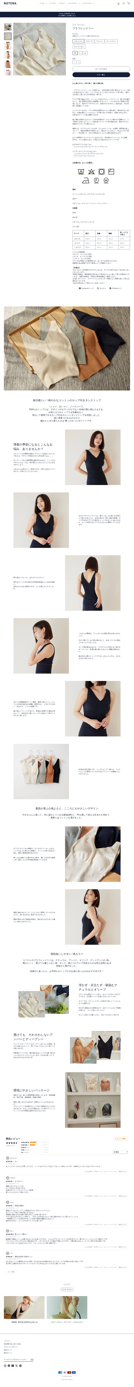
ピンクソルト (79, 46)
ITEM (42, 3)
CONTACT (87, 3)
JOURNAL (73, 3)
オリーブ (89, 41)
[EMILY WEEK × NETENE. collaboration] (67, 1307)
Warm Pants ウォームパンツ (84, 156)
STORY (53, 3)
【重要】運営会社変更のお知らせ (24, 1322)
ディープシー (111, 41)
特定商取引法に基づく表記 (12, 1344)
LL (85, 53)
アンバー (99, 41)
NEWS (62, 3)
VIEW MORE (67, 1289)
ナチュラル (78, 41)
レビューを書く (121, 1139)
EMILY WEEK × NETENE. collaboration (67, 1322)
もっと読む (11, 1271)
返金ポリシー (8, 1350)
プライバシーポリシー (11, 1347)
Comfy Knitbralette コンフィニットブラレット (91, 146)
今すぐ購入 (101, 75)
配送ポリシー (8, 1353)
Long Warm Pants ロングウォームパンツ (88, 153)
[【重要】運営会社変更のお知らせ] (24, 1307)
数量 (74, 58)
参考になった (123, 1171)
